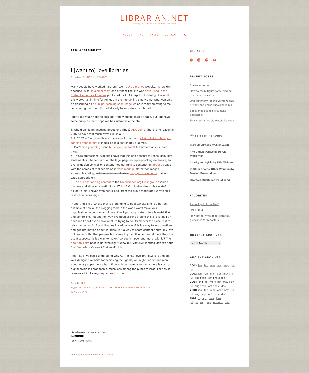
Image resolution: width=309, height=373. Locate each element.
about (127, 35)
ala (83, 283)
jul (191, 269)
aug (197, 277)
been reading (211, 135)
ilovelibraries (115, 287)
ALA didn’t (138, 129)
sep (204, 277)
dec (222, 277)
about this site (80, 242)
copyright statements (143, 173)
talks (154, 35)
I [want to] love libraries (99, 70)
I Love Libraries (134, 86)
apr (219, 265)
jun (232, 265)
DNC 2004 (196, 210)
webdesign (132, 287)
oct (210, 277)
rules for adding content (95, 182)
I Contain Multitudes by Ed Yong (210, 180)
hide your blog (91, 147)
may (226, 265)
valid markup (125, 169)
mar (212, 265)
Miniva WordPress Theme (99, 354)
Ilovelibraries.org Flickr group (138, 182)
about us (158, 164)
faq (141, 35)
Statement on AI (200, 85)
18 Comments (79, 292)
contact (171, 35)
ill (103, 287)
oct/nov (218, 302)
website (145, 287)
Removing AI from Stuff (204, 204)
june (218, 298)
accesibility (86, 287)
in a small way (100, 91)
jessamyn (102, 77)
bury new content (120, 147)
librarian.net (154, 18)
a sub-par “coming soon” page (112, 104)
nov (217, 277)
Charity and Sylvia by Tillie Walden (211, 162)
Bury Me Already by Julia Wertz (209, 145)
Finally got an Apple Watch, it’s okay (212, 120)
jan (200, 265)
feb (206, 265)
